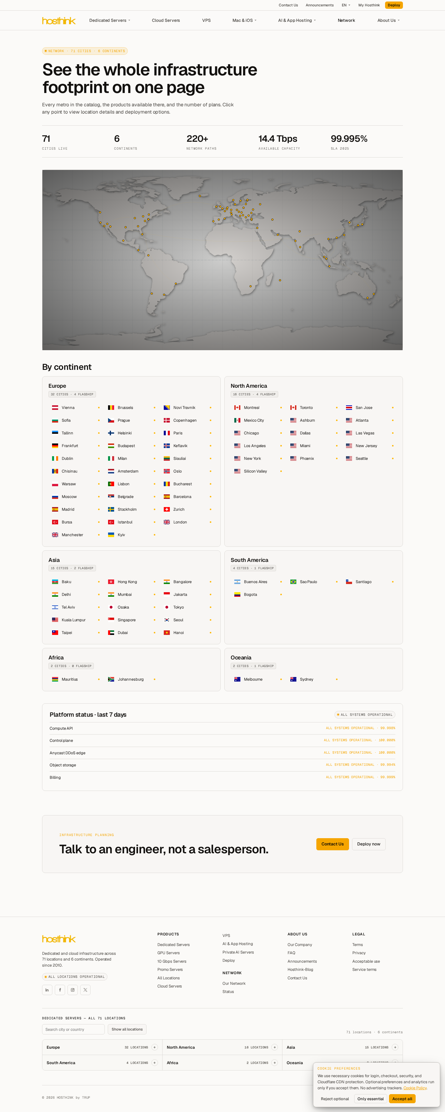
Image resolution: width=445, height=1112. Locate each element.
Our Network (234, 983)
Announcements (320, 5)
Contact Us (288, 5)
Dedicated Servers (108, 20)
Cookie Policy (415, 1087)
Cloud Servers (166, 20)
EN (344, 5)
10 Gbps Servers (171, 961)
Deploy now (369, 844)
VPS (206, 20)
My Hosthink (369, 5)
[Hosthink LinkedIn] (47, 990)
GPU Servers (168, 952)
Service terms (364, 969)
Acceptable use (366, 961)
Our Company (300, 944)
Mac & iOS (242, 20)
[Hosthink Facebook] (60, 990)
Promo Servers (170, 969)
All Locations (168, 978)
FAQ (291, 952)
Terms (357, 944)
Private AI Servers (238, 952)
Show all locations (127, 1029)
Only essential (371, 1098)
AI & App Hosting (295, 20)
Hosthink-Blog (300, 969)
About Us (386, 20)
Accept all (402, 1098)
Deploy (394, 5)
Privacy (359, 952)
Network (347, 20)
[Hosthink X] (85, 990)
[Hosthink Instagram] (73, 990)
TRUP (86, 1097)
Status (228, 991)
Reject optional (335, 1098)
